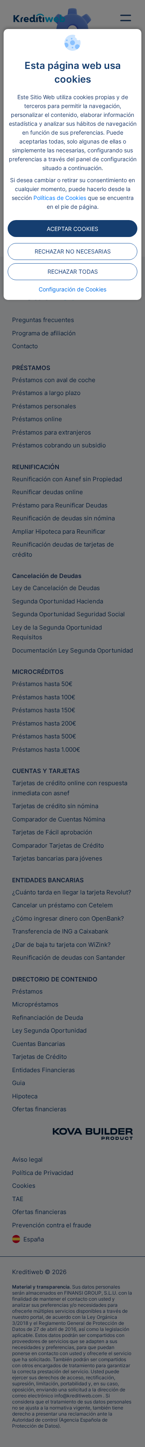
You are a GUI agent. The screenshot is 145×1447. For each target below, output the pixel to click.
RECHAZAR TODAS (73, 271)
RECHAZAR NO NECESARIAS (73, 251)
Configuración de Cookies (72, 289)
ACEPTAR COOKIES (72, 228)
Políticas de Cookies (59, 197)
